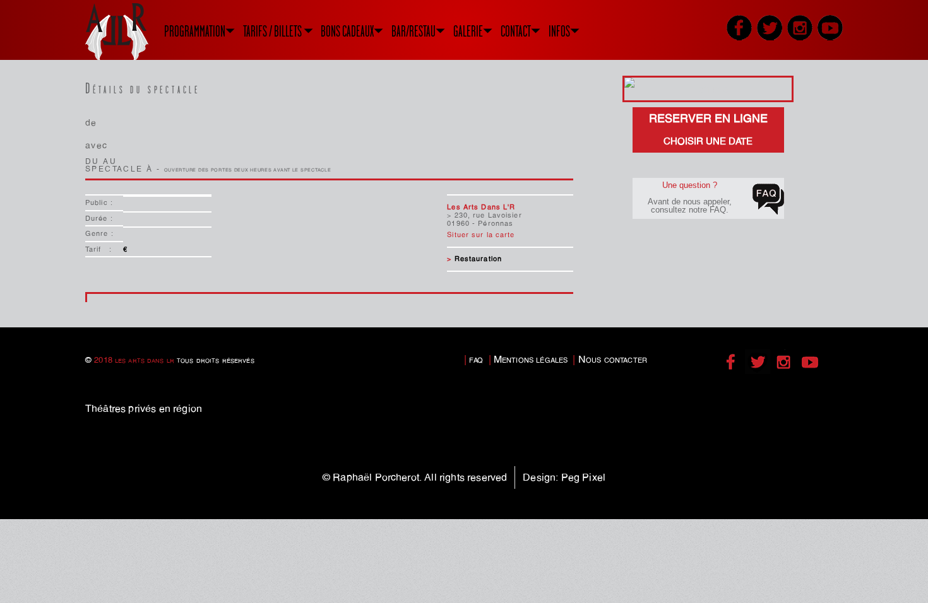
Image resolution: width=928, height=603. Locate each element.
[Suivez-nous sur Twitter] (769, 27)
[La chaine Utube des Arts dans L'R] (830, 27)
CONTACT (516, 31)
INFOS (559, 31)
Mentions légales (531, 359)
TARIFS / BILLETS (272, 31)
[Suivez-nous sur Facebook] (739, 27)
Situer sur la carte (481, 234)
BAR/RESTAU (413, 31)
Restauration (478, 258)
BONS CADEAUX (347, 31)
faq (476, 359)
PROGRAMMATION (194, 31)
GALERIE (468, 31)
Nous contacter (612, 359)
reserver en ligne (708, 129)
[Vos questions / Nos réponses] (768, 199)
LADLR (132, 31)
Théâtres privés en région (143, 408)
